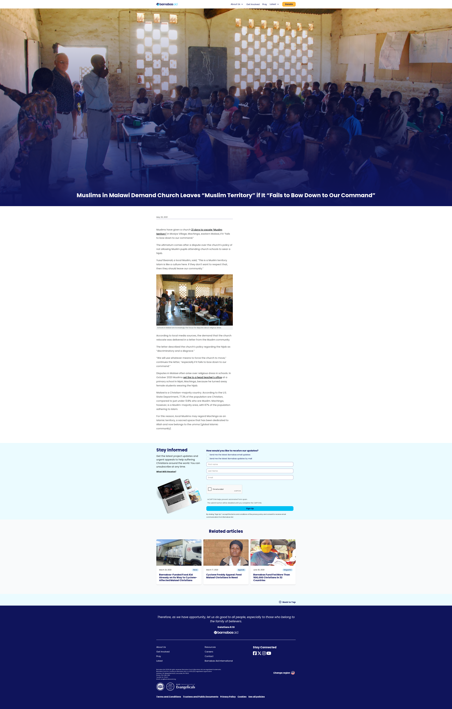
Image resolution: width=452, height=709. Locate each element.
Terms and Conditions (168, 696)
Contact (209, 656)
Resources (210, 647)
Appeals (241, 570)
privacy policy (257, 514)
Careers (209, 651)
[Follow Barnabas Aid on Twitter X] (259, 654)
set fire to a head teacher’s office (202, 377)
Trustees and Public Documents (200, 696)
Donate (289, 4)
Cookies (242, 696)
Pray (264, 4)
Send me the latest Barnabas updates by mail (230, 458)
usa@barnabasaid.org (168, 679)
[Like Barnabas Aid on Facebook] (255, 654)
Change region (281, 672)
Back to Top (287, 602)
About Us (161, 647)
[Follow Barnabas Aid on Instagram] (264, 654)
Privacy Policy (228, 696)
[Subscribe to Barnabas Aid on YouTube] (268, 654)
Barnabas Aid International (219, 660)
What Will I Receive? (166, 471)
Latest (159, 660)
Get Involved (253, 4)
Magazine (288, 570)
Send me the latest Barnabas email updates (229, 454)
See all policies (256, 696)
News (195, 570)
